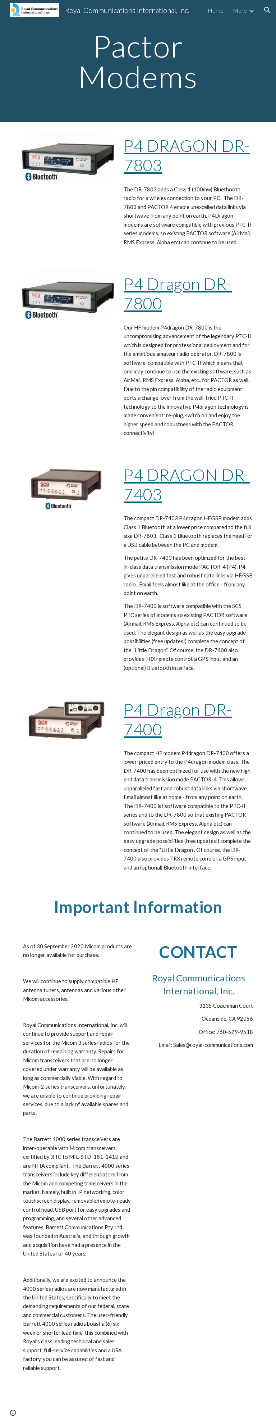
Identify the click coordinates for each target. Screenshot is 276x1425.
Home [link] (216, 10)
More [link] (240, 10)
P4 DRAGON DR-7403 (187, 484)
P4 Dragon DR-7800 (178, 293)
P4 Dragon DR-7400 (178, 719)
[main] (137, 61)
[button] (267, 10)
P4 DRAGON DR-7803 (187, 155)
